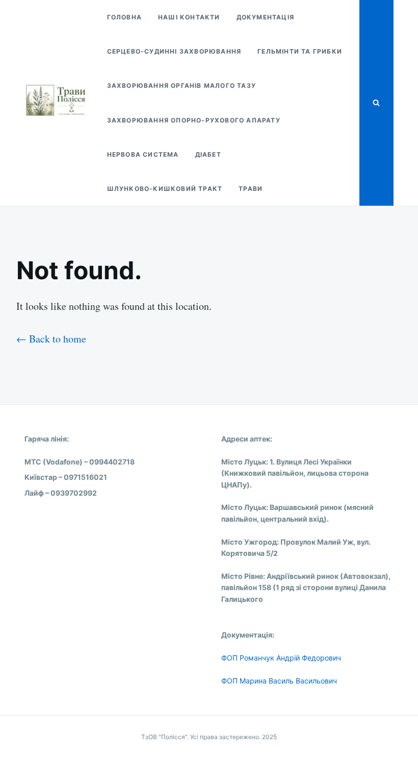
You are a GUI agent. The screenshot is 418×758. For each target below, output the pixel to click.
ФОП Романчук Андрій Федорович (281, 657)
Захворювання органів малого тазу (181, 85)
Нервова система (143, 154)
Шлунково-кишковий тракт (165, 188)
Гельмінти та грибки (299, 51)
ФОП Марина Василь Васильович (279, 680)
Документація (265, 17)
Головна (124, 17)
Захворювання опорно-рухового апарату (193, 120)
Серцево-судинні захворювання (174, 51)
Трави (251, 188)
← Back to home (51, 339)
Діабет (208, 154)
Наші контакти (189, 17)
